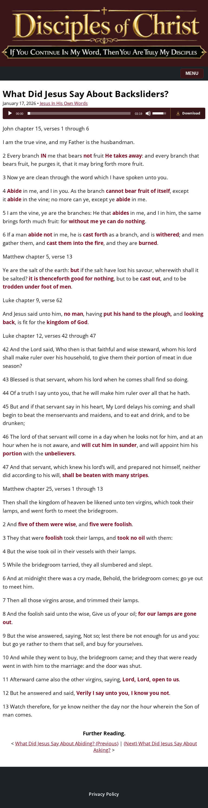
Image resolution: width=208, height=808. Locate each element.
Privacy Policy (104, 794)
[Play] (10, 113)
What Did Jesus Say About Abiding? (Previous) (66, 743)
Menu (192, 73)
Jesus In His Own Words (64, 103)
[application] (86, 113)
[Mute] (148, 113)
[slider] (79, 113)
